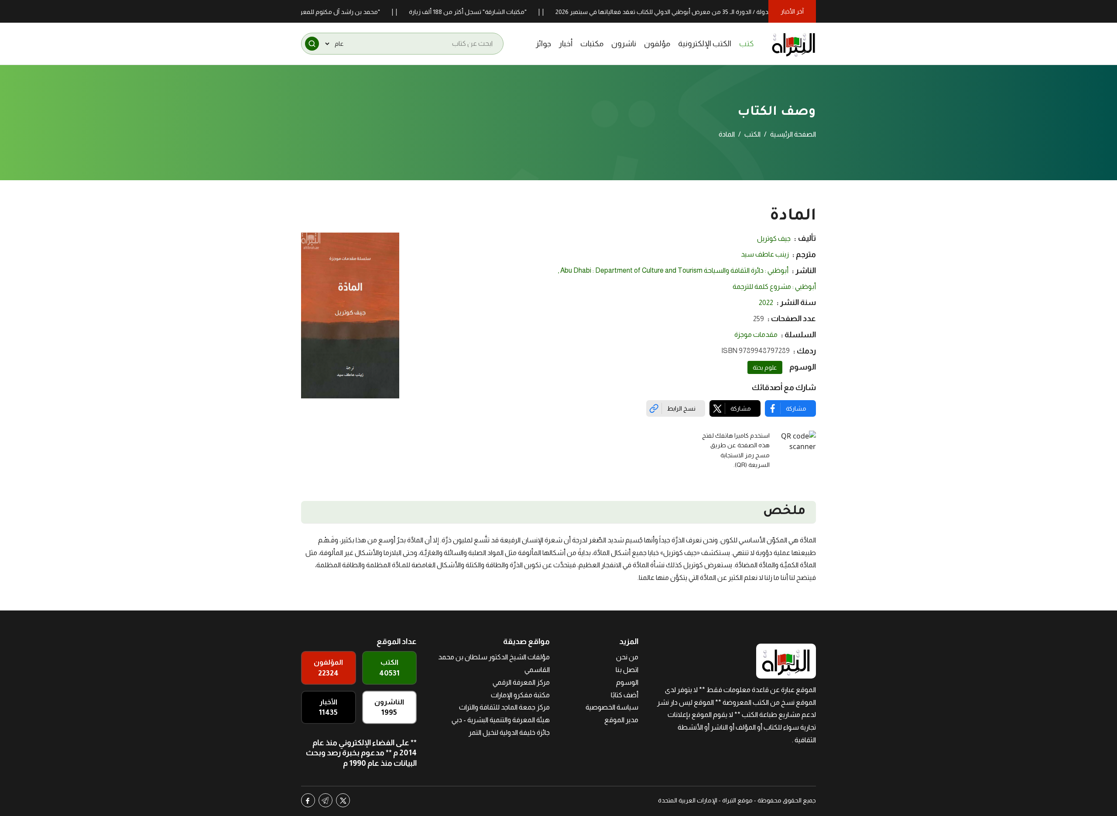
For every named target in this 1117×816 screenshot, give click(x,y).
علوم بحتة (765, 367)
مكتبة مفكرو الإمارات (520, 695)
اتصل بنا (627, 669)
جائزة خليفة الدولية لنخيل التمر (509, 732)
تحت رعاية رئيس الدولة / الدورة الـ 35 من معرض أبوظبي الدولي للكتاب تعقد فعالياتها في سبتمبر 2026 (708, 11)
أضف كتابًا (624, 695)
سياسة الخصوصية (612, 707)
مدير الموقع (621, 719)
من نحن (627, 657)
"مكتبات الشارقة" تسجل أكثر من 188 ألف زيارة (492, 11)
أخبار (565, 43)
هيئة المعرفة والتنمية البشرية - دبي (501, 719)
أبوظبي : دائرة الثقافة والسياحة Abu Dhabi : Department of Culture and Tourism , (673, 270)
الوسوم (627, 682)
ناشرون (623, 43)
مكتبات (591, 43)
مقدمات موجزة (756, 334)
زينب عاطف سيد (765, 254)
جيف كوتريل (774, 238)
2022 (766, 302)
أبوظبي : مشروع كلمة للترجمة (774, 286)
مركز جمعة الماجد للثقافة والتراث (504, 707)
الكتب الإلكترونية (704, 43)
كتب (746, 43)
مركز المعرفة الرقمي (521, 682)
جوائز (543, 43)
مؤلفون (657, 43)
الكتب (752, 134)
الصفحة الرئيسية (793, 134)
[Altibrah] (793, 43)
